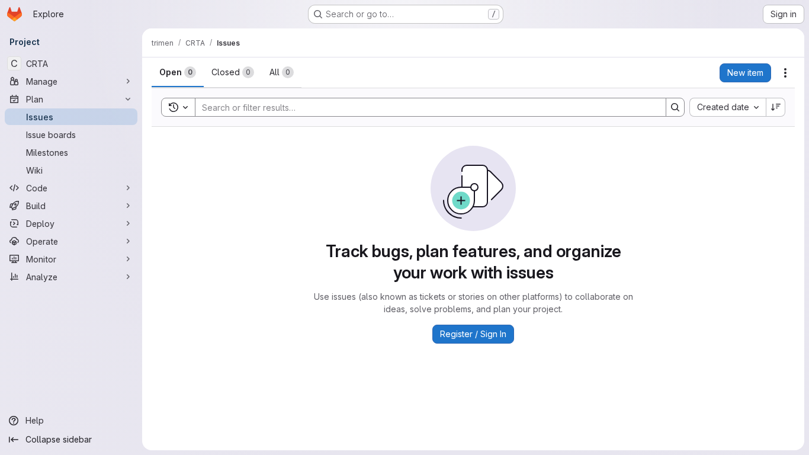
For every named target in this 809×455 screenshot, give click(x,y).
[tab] (178, 72)
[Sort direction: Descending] (775, 107)
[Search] (675, 107)
